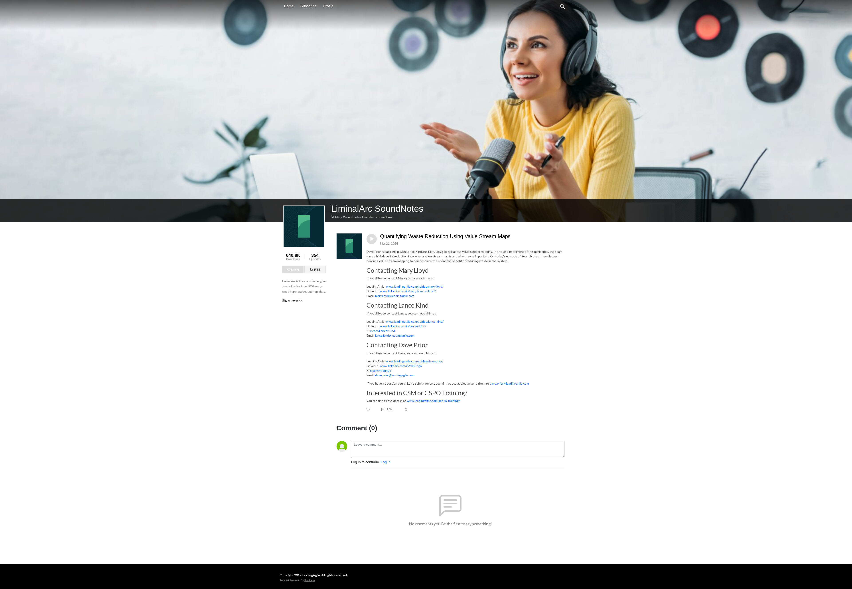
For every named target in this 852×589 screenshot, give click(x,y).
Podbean (309, 580)
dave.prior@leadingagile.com (394, 375)
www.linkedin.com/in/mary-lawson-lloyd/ (408, 291)
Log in (385, 462)
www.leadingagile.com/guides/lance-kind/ (415, 321)
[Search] (562, 6)
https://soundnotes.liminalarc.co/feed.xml (363, 217)
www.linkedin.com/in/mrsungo (401, 366)
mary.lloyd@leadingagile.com (394, 296)
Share (295, 269)
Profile (328, 6)
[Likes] (368, 409)
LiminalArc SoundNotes (377, 208)
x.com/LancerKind (382, 331)
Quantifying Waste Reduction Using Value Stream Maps (445, 236)
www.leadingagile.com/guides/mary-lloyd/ (414, 286)
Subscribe (308, 6)
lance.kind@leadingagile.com (394, 335)
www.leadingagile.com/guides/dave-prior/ (414, 361)
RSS (317, 269)
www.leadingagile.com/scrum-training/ (433, 401)
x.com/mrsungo (380, 370)
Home (289, 6)
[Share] (405, 409)
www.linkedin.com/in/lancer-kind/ (403, 326)
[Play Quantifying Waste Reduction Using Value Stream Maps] (372, 239)
